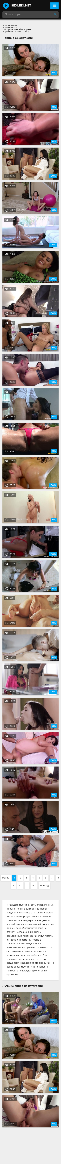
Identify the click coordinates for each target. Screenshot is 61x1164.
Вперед (44, 886)
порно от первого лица (15, 32)
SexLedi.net (21, 5)
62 (34, 886)
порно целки (9, 25)
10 (20, 886)
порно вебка (9, 27)
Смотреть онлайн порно (16, 30)
